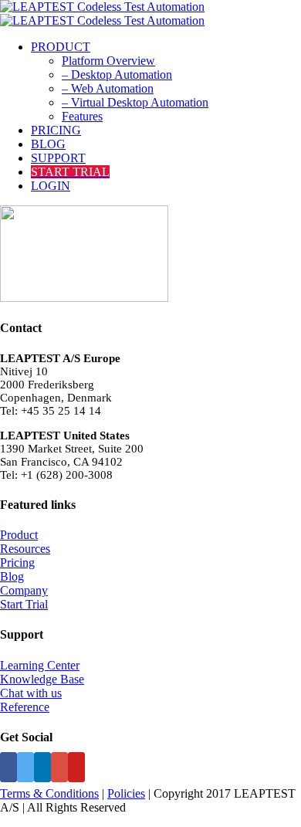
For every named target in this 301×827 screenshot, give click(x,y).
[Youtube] (76, 767)
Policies (126, 793)
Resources (25, 548)
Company (24, 590)
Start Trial (24, 604)
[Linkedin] (42, 767)
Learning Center (39, 665)
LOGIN (50, 185)
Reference (24, 706)
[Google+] (59, 767)
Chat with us (31, 693)
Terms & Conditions (49, 793)
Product (19, 534)
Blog (12, 576)
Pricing (17, 562)
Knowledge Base (42, 679)
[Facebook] (8, 767)
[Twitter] (25, 767)
